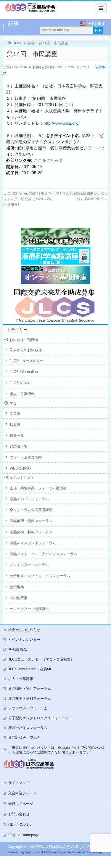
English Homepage (23, 835)
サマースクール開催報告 (29, 609)
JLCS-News (19, 383)
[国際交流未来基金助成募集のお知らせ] (55, 304)
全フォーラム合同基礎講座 (31, 510)
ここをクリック (48, 160)
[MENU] (101, 8)
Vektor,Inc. (79, 852)
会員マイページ (20, 804)
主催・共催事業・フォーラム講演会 (38, 488)
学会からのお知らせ (26, 350)
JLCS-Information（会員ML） (32, 669)
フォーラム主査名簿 (26, 457)
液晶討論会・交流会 (24, 738)
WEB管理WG (20, 468)
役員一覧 (17, 435)
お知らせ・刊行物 (23, 340)
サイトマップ (19, 783)
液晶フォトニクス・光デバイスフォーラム (43, 554)
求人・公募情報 (22, 394)
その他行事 (19, 598)
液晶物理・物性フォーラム (31, 521)
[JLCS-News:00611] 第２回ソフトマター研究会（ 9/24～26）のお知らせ (29, 199)
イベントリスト (21, 478)
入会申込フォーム (22, 793)
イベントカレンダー (24, 639)
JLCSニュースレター (27, 361)
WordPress (32, 852)
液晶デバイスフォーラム (29, 499)
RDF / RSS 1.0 (20, 824)
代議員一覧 (19, 446)
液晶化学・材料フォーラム (31, 532)
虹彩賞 (15, 424)
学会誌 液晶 (17, 650)
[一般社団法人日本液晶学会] (30, 9)
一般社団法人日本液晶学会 (49, 847)
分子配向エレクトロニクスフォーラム (40, 576)
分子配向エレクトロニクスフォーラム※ (40, 718)
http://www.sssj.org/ (62, 123)
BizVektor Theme (55, 852)
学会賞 (15, 413)
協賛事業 (17, 587)
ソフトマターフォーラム (29, 565)
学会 (13, 403)
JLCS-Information (24, 372)
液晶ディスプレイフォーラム (33, 543)
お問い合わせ (19, 814)
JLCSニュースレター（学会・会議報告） (41, 659)
